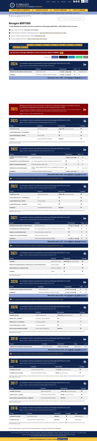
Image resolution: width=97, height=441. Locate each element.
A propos (54, 1)
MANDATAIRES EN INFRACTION (42, 10)
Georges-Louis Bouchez (20, 13)
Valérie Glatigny (36, 13)
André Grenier (51, 13)
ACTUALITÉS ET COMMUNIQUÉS (79, 10)
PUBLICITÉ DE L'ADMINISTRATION (60, 10)
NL (86, 1)
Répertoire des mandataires (15, 15)
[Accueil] (9, 15)
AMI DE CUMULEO (62, 439)
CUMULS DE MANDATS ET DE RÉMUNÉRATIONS (21, 10)
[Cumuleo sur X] (77, 2)
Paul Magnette (44, 13)
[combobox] (72, 19)
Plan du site (66, 432)
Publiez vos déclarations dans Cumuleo (37, 38)
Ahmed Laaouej (68, 13)
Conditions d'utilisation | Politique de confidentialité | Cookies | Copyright (46, 432)
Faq (58, 1)
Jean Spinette (29, 13)
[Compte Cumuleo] (82, 1)
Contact (69, 1)
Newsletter (63, 1)
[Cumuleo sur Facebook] (74, 2)
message (58, 428)
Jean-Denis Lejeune (60, 13)
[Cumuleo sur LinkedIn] (79, 2)
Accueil (48, 1)
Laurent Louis (76, 13)
